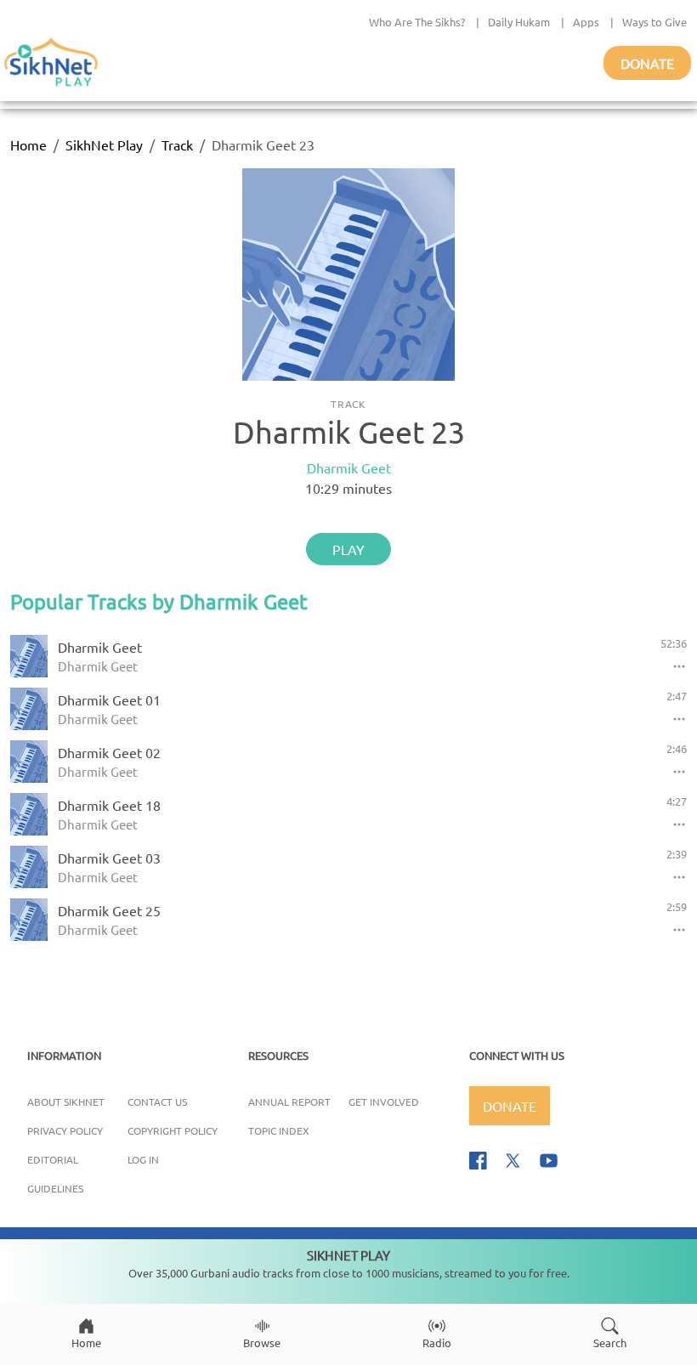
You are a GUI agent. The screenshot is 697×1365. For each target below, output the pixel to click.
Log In (143, 1159)
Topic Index (278, 1130)
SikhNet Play (104, 144)
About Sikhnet (66, 1101)
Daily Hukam (519, 21)
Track (177, 144)
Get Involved (383, 1101)
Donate (647, 62)
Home (28, 144)
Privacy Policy (65, 1130)
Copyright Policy (173, 1130)
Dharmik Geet (349, 467)
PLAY (348, 549)
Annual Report (289, 1101)
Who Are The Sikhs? (417, 21)
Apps (586, 21)
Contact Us (157, 1101)
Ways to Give (654, 21)
